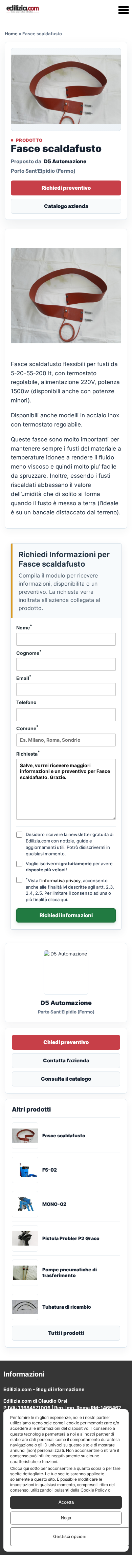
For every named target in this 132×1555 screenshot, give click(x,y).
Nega (66, 1517)
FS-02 (49, 1170)
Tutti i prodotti (66, 1333)
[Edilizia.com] (22, 9)
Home (11, 33)
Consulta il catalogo (66, 1079)
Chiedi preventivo (66, 1042)
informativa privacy (61, 880)
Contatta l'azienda (66, 1060)
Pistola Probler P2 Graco (71, 1238)
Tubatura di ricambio (66, 1307)
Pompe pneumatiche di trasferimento (69, 1272)
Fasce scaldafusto (63, 1135)
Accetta (66, 1502)
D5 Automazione (65, 161)
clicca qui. (58, 899)
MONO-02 (54, 1204)
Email (23, 677)
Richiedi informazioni (66, 915)
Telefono (26, 702)
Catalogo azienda (66, 206)
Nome (24, 627)
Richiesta (28, 753)
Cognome (29, 652)
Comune (27, 727)
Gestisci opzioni (69, 1536)
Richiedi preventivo (66, 188)
